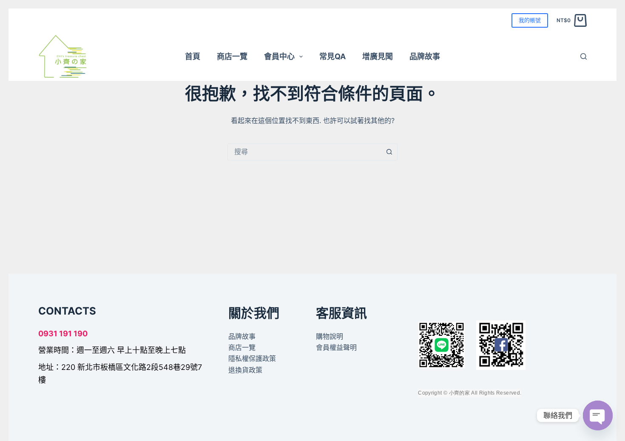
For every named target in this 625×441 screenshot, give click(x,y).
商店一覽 (232, 56)
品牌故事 (424, 56)
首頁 (192, 56)
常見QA (332, 56)
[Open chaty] (598, 415)
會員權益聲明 (336, 347)
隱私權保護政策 (252, 358)
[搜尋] (583, 56)
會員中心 (279, 56)
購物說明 (329, 336)
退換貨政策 (245, 370)
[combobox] (304, 151)
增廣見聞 (377, 56)
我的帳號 (530, 20)
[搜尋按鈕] (389, 152)
